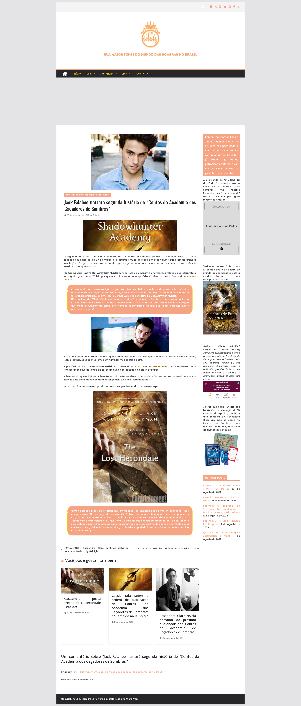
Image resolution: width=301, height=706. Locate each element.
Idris (88, 73)
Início (77, 73)
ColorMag (114, 699)
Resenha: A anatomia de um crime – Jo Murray (221, 487)
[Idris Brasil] (64, 73)
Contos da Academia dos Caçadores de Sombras (87, 195)
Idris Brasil (88, 699)
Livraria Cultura (160, 366)
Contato (142, 73)
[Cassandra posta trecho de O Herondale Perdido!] (82, 569)
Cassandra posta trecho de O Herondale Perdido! (167, 548)
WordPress (132, 699)
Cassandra (106, 73)
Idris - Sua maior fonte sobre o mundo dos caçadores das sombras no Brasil (117, 672)
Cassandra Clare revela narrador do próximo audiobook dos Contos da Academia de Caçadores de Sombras (177, 624)
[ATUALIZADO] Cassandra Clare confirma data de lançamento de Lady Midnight (97, 549)
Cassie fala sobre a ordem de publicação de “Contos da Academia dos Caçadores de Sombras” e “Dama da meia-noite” (130, 606)
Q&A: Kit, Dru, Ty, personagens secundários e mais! (221, 534)
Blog (125, 73)
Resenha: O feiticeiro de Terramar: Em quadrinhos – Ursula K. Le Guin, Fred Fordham (221, 509)
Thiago (96, 215)
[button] (93, 74)
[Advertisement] (150, 101)
